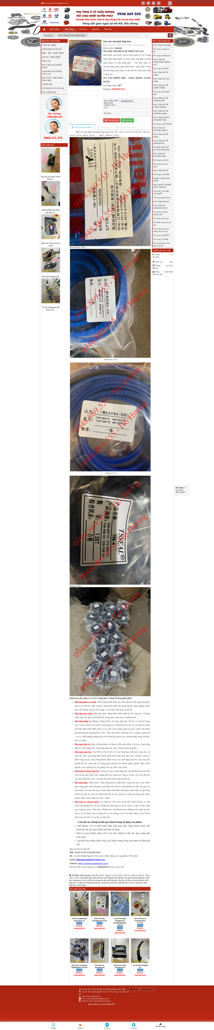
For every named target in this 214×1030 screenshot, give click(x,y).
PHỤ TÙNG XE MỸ (160, 170)
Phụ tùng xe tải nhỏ (161, 160)
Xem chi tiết (180, 492)
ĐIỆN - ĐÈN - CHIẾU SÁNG (53, 53)
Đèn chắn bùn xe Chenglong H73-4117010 (140, 920)
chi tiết (79, 923)
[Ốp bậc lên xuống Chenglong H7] (120, 950)
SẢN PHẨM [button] (69, 29)
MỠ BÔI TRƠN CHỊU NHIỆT (161, 179)
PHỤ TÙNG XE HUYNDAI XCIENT (160, 129)
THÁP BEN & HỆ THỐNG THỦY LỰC (52, 72)
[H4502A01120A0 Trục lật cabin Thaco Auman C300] (51, 258)
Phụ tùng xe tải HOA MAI (161, 92)
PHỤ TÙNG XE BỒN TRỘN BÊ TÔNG (161, 118)
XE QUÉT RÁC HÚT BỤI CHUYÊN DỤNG (161, 148)
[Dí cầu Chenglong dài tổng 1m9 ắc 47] (79, 904)
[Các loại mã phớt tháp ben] (85, 90)
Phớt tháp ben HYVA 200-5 (51, 242)
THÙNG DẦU (47, 84)
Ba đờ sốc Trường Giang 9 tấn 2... (50, 308)
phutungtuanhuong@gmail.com (56, 3)
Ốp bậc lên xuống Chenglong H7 (120, 966)
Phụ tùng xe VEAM (160, 239)
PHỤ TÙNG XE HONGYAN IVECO (160, 206)
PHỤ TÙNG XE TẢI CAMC (160, 73)
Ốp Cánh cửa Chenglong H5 (100, 966)
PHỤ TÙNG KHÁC (49, 92)
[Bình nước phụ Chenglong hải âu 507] (99, 904)
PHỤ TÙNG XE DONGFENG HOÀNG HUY (161, 62)
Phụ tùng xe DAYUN (161, 235)
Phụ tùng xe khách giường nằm (160, 213)
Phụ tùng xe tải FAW (161, 174)
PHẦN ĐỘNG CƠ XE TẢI (51, 49)
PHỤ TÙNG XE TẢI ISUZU (160, 135)
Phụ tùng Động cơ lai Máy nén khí (161, 244)
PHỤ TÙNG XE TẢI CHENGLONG (160, 141)
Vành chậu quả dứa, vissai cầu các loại (161, 229)
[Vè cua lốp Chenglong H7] (140, 950)
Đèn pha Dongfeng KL (50, 176)
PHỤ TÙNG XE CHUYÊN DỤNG (52, 66)
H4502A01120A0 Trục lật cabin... (51, 275)
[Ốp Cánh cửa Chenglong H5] (99, 950)
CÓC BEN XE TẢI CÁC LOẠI (53, 88)
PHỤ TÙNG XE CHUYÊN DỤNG (159, 154)
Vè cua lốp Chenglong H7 (140, 966)
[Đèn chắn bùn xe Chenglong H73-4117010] (140, 904)
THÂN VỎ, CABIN (49, 45)
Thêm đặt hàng (113, 120)
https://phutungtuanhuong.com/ (93, 863)
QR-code (135, 989)
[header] (107, 16)
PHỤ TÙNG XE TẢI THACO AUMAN (160, 105)
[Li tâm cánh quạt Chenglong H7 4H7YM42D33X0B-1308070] (120, 904)
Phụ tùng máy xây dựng (160, 165)
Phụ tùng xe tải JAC (161, 68)
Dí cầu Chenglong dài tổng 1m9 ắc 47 (79, 919)
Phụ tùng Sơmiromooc (162, 197)
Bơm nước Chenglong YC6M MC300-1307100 (79, 966)
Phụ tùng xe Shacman (162, 55)
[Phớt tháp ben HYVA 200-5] (51, 224)
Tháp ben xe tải (126, 101)
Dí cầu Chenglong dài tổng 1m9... (50, 208)
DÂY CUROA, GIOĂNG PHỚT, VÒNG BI (162, 185)
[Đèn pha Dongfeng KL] (51, 160)
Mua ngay (128, 120)
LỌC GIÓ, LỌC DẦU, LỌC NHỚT (161, 192)
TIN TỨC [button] (83, 29)
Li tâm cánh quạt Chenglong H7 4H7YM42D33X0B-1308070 (119, 921)
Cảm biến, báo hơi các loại (162, 223)
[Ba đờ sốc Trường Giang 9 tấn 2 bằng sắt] (51, 291)
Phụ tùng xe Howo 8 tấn (161, 50)
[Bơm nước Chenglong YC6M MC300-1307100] (79, 950)
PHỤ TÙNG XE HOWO (162, 45)
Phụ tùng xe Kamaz (161, 218)
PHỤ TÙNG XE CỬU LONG (161, 80)
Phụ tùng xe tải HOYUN (162, 124)
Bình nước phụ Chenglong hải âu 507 (99, 919)
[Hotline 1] (54, 107)
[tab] (81, 127)
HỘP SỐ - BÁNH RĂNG (51, 57)
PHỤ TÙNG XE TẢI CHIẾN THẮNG (160, 86)
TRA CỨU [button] (108, 29)
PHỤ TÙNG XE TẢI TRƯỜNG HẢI (160, 99)
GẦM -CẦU (46, 61)
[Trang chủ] (44, 29)
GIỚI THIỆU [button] (55, 29)
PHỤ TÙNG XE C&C (161, 201)
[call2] (54, 129)
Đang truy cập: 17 (148, 989)
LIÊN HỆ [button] (95, 29)
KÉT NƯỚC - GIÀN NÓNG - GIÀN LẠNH (53, 79)
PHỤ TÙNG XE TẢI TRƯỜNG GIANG (160, 112)
